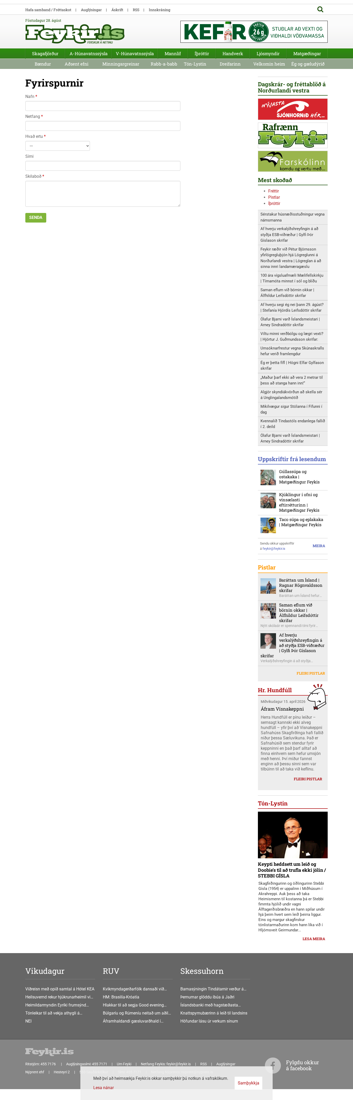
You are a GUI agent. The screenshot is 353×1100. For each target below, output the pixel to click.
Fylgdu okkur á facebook (302, 1065)
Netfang (32, 116)
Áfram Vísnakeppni (282, 709)
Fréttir (273, 191)
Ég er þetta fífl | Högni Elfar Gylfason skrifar (292, 365)
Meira (319, 545)
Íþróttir (274, 203)
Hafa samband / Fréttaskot (48, 9)
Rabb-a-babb (164, 64)
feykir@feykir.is (274, 549)
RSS (136, 9)
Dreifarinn (230, 64)
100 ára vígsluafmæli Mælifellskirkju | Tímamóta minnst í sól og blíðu (291, 278)
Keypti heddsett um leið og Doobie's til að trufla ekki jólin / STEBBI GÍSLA (292, 870)
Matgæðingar (307, 53)
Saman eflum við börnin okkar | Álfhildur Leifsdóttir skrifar (287, 293)
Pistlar (274, 197)
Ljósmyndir (268, 53)
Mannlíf (173, 53)
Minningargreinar (120, 64)
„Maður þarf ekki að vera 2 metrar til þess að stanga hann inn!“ (291, 380)
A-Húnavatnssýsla (89, 53)
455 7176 (49, 1064)
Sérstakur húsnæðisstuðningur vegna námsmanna (292, 217)
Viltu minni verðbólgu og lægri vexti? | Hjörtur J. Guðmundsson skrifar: (291, 336)
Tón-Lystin (195, 64)
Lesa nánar (103, 1087)
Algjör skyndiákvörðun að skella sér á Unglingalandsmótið (291, 395)
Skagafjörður (45, 53)
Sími (29, 156)
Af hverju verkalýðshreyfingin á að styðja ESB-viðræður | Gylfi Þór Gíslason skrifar (289, 234)
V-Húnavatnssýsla (135, 53)
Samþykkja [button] (248, 1082)
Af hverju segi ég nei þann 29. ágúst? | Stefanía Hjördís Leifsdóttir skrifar (292, 307)
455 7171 (99, 1064)
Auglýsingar (91, 9)
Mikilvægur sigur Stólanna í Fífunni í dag (291, 409)
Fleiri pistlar (311, 673)
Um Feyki (124, 1064)
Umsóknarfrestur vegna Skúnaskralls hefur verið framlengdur (292, 351)
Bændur (43, 64)
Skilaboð (33, 176)
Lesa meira (314, 938)
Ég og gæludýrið (308, 64)
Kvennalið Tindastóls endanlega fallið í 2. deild (292, 424)
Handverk (232, 53)
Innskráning (159, 9)
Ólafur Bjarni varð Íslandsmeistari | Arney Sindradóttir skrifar (290, 322)
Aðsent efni (76, 64)
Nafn (29, 96)
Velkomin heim (269, 64)
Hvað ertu (34, 136)
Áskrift (117, 9)
